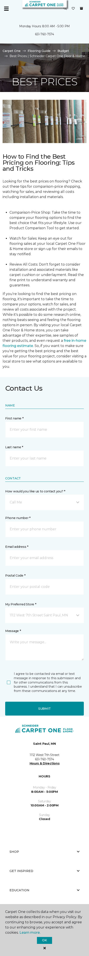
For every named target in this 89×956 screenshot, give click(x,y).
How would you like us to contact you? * (35, 491)
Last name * (14, 447)
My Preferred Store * (20, 604)
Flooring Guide (39, 51)
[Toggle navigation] (6, 8)
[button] (65, 8)
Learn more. (29, 932)
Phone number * (17, 517)
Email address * (16, 546)
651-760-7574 (44, 34)
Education (19, 890)
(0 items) (81, 8)
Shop (14, 852)
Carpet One (12, 51)
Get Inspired (21, 871)
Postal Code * (15, 575)
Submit (44, 709)
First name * (14, 418)
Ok (44, 940)
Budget (63, 51)
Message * (13, 630)
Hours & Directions (45, 763)
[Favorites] (73, 8)
